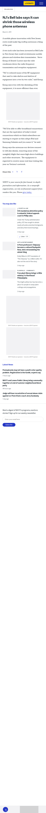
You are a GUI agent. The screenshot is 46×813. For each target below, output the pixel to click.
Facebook (12, 171)
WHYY (8, 3)
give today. (27, 192)
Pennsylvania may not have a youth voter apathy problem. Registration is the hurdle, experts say (22, 371)
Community (30, 270)
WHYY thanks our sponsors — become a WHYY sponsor (23, 122)
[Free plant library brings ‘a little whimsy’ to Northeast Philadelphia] (9, 276)
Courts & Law (23, 208)
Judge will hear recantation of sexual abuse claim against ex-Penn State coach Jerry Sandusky (22, 394)
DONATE (29, 3)
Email (21, 171)
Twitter (17, 171)
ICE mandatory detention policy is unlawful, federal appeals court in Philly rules (30, 213)
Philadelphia (8, 9)
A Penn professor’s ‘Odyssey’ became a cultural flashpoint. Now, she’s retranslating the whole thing (29, 248)
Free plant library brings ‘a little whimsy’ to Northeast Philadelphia (29, 275)
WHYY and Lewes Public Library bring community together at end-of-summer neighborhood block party (22, 383)
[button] (5, 809)
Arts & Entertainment (25, 242)
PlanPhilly (21, 270)
